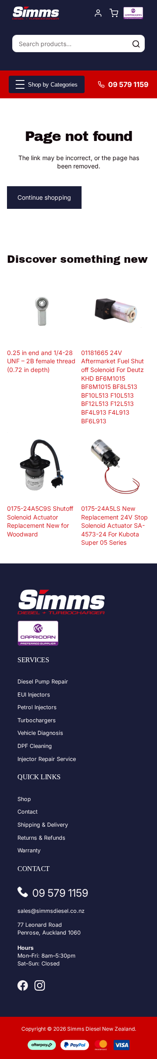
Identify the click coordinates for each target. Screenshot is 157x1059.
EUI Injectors (33, 694)
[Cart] (114, 13)
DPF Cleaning (34, 746)
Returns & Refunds (41, 837)
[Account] (98, 13)
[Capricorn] (133, 13)
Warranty (29, 850)
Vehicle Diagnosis (40, 733)
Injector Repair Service (46, 759)
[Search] (136, 44)
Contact (27, 811)
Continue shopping (44, 197)
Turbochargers (36, 720)
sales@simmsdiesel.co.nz (51, 911)
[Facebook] (22, 985)
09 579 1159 (128, 84)
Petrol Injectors (37, 707)
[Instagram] (39, 985)
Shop (24, 799)
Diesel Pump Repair (42, 681)
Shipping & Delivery (42, 824)
